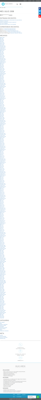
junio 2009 (2, 251)
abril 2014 (1, 190)
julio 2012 (1, 213)
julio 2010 (1, 237)
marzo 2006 (2, 289)
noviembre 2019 (3, 121)
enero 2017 (2, 157)
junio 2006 (2, 285)
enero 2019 (2, 132)
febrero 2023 (2, 81)
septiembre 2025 (3, 49)
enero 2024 (2, 70)
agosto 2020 (2, 112)
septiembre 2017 (3, 149)
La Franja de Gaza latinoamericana (9, 28)
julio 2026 (1, 38)
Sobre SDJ (18, 394)
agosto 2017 (2, 150)
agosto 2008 (2, 262)
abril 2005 (1, 299)
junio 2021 (2, 101)
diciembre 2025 (2, 45)
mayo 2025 (2, 53)
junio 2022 (2, 89)
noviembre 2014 (3, 184)
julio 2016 (1, 164)
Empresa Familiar (3, 325)
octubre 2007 (2, 273)
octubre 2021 (2, 97)
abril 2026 (1, 41)
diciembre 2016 (2, 158)
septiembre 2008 (3, 261)
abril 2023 (1, 78)
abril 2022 (1, 91)
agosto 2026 (2, 37)
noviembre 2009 (3, 246)
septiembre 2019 (3, 123)
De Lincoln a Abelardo (4, 23)
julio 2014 (1, 188)
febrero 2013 (2, 205)
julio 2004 (1, 306)
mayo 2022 (2, 90)
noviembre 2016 (3, 160)
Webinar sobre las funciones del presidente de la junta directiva (11, 20)
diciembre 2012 (2, 208)
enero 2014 (2, 194)
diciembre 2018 (2, 133)
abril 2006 (1, 288)
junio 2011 (2, 226)
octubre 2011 (2, 221)
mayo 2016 (2, 166)
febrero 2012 (2, 218)
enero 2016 (2, 170)
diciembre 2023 (2, 71)
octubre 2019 (2, 122)
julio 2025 (1, 51)
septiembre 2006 (3, 282)
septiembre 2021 (3, 98)
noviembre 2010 (3, 233)
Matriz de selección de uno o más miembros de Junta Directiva (14, 371)
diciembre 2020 (2, 107)
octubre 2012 (2, 210)
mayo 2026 (2, 40)
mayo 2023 (2, 77)
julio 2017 (1, 151)
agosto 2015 (2, 176)
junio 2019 (2, 126)
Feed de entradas (3, 336)
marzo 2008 (2, 267)
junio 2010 (2, 238)
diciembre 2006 (2, 280)
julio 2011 (1, 225)
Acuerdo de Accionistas (7, 385)
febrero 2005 (2, 301)
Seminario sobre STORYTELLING (9, 389)
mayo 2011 (2, 227)
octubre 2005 (2, 293)
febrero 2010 (2, 243)
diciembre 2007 (2, 270)
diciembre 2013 (2, 195)
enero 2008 (2, 269)
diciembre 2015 (2, 171)
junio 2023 (2, 76)
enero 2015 (2, 182)
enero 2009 (2, 257)
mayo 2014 (2, 189)
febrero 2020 (2, 118)
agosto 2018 (2, 137)
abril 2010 (1, 241)
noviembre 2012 (3, 209)
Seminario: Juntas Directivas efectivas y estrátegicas (12, 390)
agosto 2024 (2, 63)
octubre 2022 (2, 85)
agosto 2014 (2, 187)
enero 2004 (2, 309)
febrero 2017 (2, 156)
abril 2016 (1, 167)
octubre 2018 (2, 135)
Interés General (2, 328)
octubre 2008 (2, 260)
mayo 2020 (2, 115)
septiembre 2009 (3, 248)
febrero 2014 (2, 193)
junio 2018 (2, 139)
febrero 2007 (2, 278)
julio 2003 (1, 314)
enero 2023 (2, 82)
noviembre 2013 (3, 196)
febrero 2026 (2, 43)
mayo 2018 (2, 140)
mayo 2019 (2, 128)
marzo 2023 (2, 80)
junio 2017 (2, 152)
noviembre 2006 (3, 281)
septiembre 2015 (3, 174)
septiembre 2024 (3, 61)
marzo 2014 (2, 192)
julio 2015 (1, 177)
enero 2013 (2, 206)
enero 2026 (2, 44)
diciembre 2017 (2, 146)
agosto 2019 (2, 124)
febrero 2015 (2, 181)
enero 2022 (2, 94)
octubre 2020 (2, 109)
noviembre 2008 (3, 259)
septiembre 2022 (3, 86)
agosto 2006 (2, 283)
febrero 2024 (2, 69)
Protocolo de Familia (7, 386)
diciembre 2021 (2, 96)
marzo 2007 (2, 277)
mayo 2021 (2, 102)
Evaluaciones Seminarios (4, 330)
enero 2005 (2, 302)
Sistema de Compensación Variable (9, 380)
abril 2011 (1, 228)
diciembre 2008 (2, 258)
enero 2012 (2, 219)
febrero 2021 (2, 105)
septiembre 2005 (3, 294)
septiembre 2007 (3, 274)
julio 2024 (1, 64)
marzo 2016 (2, 168)
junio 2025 (2, 52)
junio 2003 (2, 315)
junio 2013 (2, 201)
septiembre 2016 (3, 162)
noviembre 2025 (3, 47)
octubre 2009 (2, 247)
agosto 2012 (2, 212)
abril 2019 (1, 129)
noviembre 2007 (3, 272)
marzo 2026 (2, 42)
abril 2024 (1, 67)
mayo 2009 (2, 252)
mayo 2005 (2, 298)
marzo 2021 (2, 104)
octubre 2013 (2, 197)
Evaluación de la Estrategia (8, 375)
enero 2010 (2, 244)
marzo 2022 (2, 92)
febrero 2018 (2, 144)
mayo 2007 (2, 276)
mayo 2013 (2, 202)
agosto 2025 (2, 50)
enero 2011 (2, 231)
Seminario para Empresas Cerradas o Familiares (11, 391)
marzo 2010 (2, 242)
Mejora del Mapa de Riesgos (8, 384)
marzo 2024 (2, 68)
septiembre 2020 (3, 110)
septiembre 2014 (3, 186)
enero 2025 (2, 57)
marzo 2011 (2, 229)
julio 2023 (1, 75)
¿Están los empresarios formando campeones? (8, 22)
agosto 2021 (2, 99)
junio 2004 (2, 307)
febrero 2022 (2, 93)
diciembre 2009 (2, 245)
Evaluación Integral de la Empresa (9, 374)
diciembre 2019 (2, 120)
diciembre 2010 (2, 232)
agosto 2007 (2, 275)
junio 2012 (2, 214)
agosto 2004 (2, 305)
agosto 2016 (2, 163)
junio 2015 (2, 178)
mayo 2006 (2, 286)
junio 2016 (2, 165)
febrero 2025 (2, 56)
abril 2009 (1, 253)
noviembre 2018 (3, 134)
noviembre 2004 (3, 304)
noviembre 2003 (3, 310)
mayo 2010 (2, 240)
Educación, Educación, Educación (16, 32)
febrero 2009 (2, 256)
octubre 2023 (2, 72)
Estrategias (2, 326)
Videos (1, 329)
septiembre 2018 (3, 136)
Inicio (14, 394)
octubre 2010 (2, 234)
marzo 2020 (2, 117)
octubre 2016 (2, 161)
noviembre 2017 (3, 147)
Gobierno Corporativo (4, 324)
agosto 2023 (2, 74)
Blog (1, 323)
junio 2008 (2, 264)
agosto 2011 (2, 224)
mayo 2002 (2, 317)
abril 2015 (1, 179)
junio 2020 (2, 114)
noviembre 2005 (3, 292)
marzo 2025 (2, 55)
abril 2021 (1, 103)
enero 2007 (2, 279)
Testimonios (19, 396)
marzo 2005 (2, 300)
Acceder (1, 335)
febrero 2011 (2, 230)
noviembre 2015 (3, 172)
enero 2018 (2, 145)
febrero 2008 (2, 268)
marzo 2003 (2, 316)
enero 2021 (2, 106)
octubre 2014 (2, 185)
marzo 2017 (2, 155)
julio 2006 (1, 284)
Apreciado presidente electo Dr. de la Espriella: (8, 24)
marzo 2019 (2, 130)
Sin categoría (2, 322)
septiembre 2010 (3, 235)
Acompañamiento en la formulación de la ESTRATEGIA (12, 382)
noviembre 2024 (3, 59)
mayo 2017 (2, 153)
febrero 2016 (2, 169)
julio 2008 (1, 263)
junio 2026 (2, 39)
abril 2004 (1, 308)
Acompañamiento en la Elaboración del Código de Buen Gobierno (14, 379)
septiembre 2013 (3, 198)
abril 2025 (1, 54)
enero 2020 (2, 119)
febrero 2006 (2, 290)
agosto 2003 (2, 313)
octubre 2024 (2, 60)
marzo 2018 (2, 142)
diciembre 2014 (2, 183)
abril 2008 (1, 266)
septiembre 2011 (3, 222)
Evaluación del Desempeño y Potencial (10, 372)
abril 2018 (1, 141)
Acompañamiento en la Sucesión (9, 383)
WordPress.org (2, 338)
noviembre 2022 (3, 84)
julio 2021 (1, 100)
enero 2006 (2, 291)
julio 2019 (1, 125)
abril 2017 (1, 154)
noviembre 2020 (3, 108)
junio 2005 (2, 297)
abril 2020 (1, 116)
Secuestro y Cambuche (4, 21)
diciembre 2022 (2, 83)
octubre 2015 (2, 173)
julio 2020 (1, 113)
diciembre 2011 (2, 220)
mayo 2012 (2, 215)
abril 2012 (1, 216)
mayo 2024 (2, 66)
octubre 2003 (2, 311)
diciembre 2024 (2, 58)
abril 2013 (1, 203)
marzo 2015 (2, 180)
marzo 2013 (2, 204)
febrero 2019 (2, 131)
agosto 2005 (2, 295)
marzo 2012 (2, 217)
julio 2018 (1, 138)
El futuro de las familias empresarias (14, 31)
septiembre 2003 (3, 312)
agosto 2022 (2, 87)
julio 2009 (1, 250)
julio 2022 (1, 88)
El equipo (24, 394)
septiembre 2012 (3, 211)
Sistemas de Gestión (3, 327)
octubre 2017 (2, 148)
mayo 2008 (2, 265)
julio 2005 (1, 296)
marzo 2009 (2, 254)
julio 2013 (1, 200)
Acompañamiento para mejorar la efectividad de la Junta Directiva (14, 381)
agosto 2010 (2, 236)
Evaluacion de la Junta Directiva (8, 373)
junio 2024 (2, 65)
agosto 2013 (2, 199)
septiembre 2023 (3, 73)
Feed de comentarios (3, 337)
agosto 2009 (2, 249)
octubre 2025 (2, 48)
